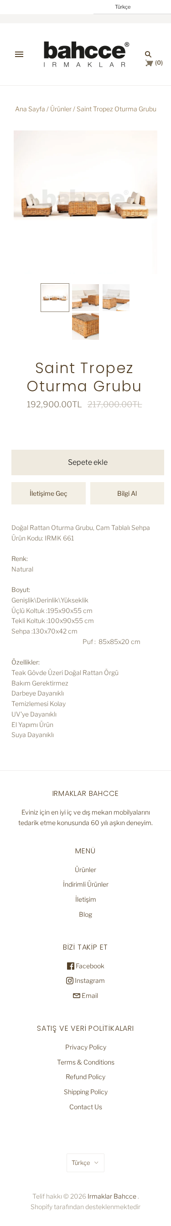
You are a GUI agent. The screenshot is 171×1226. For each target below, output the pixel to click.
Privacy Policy (85, 1047)
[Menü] (19, 54)
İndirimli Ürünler (86, 884)
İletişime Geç (48, 493)
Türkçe (81, 1162)
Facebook (89, 966)
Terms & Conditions (85, 1062)
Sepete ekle (88, 462)
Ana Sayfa (30, 109)
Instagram (89, 980)
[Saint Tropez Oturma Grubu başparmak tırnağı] (55, 297)
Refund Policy (85, 1077)
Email (89, 995)
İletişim (85, 899)
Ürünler (61, 109)
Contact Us (85, 1107)
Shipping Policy (86, 1092)
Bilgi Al (127, 493)
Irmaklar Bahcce (112, 1196)
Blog (85, 914)
